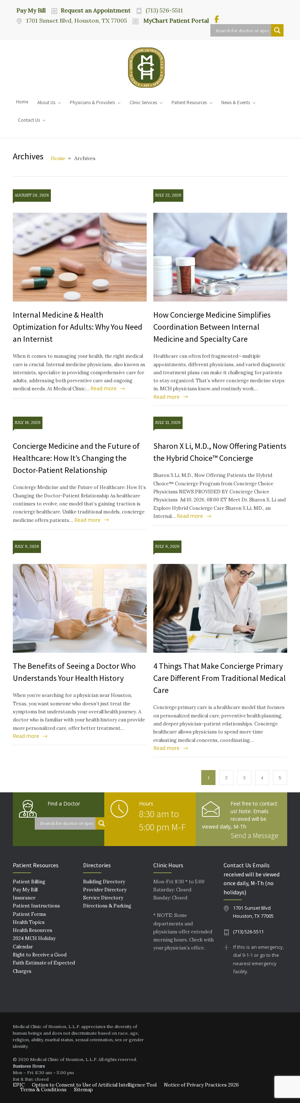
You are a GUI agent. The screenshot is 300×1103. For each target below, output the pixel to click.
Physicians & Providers (92, 102)
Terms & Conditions (43, 1090)
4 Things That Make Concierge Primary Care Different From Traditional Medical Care (219, 678)
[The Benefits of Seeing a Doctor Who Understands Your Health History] (80, 608)
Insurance (24, 898)
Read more (103, 388)
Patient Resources (189, 102)
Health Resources (32, 930)
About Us (46, 102)
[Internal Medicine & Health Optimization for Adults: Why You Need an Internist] (80, 257)
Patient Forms (29, 914)
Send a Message (254, 835)
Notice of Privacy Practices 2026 (201, 1085)
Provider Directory (105, 890)
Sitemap (83, 1090)
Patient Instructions (36, 906)
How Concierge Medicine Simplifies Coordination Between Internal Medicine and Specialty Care (212, 327)
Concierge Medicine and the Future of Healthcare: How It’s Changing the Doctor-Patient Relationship (76, 458)
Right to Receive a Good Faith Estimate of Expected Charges (44, 963)
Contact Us (29, 120)
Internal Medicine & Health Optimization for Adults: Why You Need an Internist (77, 327)
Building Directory (104, 882)
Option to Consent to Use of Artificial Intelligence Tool (94, 1085)
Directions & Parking (107, 906)
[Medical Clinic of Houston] (150, 68)
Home (22, 102)
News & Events (235, 102)
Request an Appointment (96, 10)
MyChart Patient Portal (175, 20)
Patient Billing (29, 882)
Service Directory (103, 898)
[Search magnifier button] (277, 30)
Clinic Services (143, 102)
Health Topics (29, 922)
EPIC (19, 1085)
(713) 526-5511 (164, 10)
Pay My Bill (31, 10)
